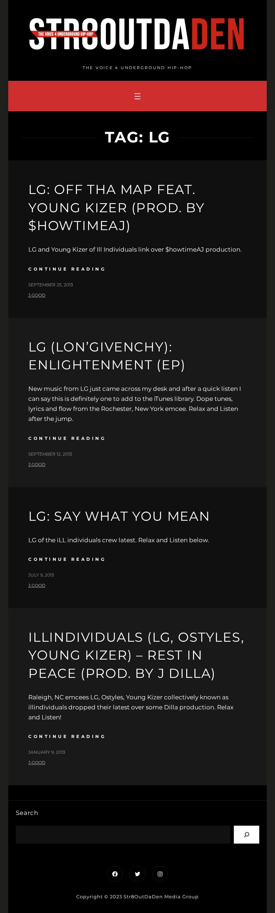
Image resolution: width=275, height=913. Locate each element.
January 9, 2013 (46, 752)
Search (27, 812)
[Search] (246, 834)
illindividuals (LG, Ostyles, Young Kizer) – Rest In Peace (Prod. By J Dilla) (136, 655)
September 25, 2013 (50, 284)
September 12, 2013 (50, 454)
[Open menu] (137, 96)
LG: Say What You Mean (119, 516)
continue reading (67, 269)
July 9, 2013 (41, 575)
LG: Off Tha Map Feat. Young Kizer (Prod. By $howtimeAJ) (116, 207)
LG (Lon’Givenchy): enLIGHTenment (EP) (106, 356)
